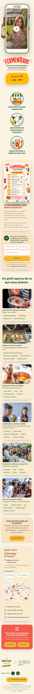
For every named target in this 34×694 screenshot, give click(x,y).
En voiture (11, 575)
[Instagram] (18, 673)
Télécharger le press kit (18, 679)
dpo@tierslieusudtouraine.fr (18, 266)
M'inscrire (17, 258)
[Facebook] (13, 673)
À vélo (10, 579)
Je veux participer (17, 538)
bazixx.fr (20, 691)
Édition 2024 (23, 645)
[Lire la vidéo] (17, 29)
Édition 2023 (10, 645)
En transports (24, 575)
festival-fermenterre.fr (17, 684)
